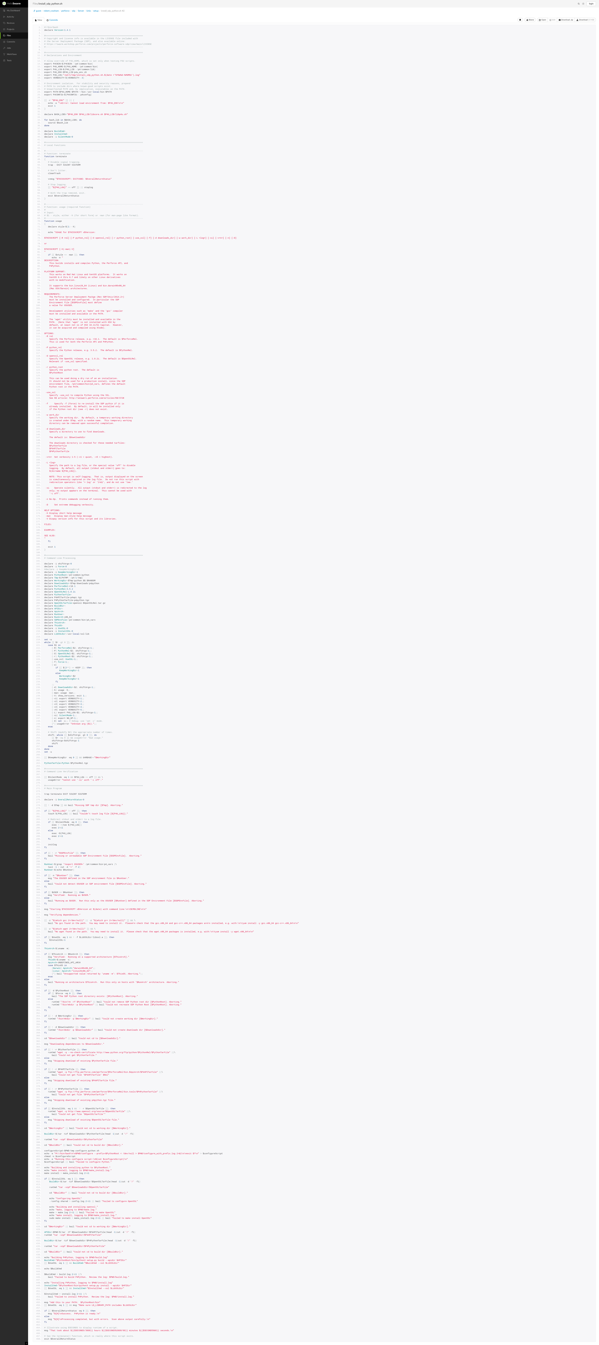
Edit (553, 20)
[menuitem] (14, 10)
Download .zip (567, 20)
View (39, 20)
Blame (531, 20)
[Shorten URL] (520, 20)
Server (81, 11)
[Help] (583, 4)
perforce (65, 11)
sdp (73, 11)
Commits (53, 20)
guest (38, 11)
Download (586, 20)
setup (96, 11)
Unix (88, 11)
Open (543, 20)
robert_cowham (51, 11)
